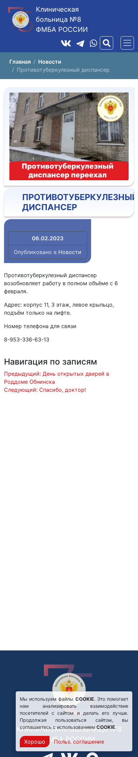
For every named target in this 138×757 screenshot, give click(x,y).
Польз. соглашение (79, 741)
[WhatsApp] (93, 43)
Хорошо (34, 741)
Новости (69, 252)
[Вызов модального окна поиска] (106, 43)
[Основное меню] (127, 43)
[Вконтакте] (66, 43)
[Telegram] (80, 43)
